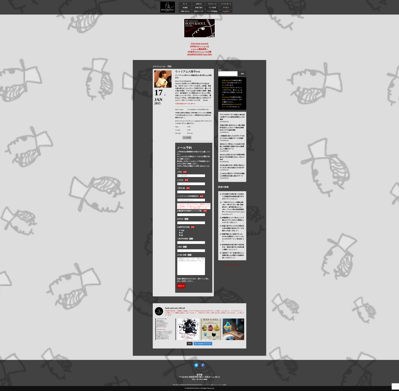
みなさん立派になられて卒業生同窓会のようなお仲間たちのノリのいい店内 (232, 156)
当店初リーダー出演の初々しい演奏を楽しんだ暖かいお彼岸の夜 (233, 255)
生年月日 (180, 219)
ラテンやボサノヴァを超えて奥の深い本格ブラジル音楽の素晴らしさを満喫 (232, 116)
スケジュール (212, 4)
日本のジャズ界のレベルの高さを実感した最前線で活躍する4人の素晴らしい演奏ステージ (232, 146)
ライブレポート (226, 4)
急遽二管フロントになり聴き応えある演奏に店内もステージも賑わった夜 (233, 228)
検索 (219, 70)
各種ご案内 (198, 7)
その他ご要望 (181, 255)
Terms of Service (218, 384)
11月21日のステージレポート (185, 103)
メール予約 (187, 137)
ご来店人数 (181, 188)
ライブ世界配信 (212, 11)
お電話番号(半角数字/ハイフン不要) (189, 211)
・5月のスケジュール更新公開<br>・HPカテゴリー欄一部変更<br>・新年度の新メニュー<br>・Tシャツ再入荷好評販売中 (233, 207)
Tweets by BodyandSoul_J (232, 265)
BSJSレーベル (198, 11)
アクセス (226, 7)
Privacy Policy (207, 384)
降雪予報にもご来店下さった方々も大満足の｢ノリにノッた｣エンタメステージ (233, 236)
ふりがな (180, 180)
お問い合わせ (185, 11)
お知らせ (199, 4)
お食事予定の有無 (183, 227)
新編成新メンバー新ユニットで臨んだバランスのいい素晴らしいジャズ (233, 219)
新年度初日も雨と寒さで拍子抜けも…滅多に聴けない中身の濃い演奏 (233, 246)
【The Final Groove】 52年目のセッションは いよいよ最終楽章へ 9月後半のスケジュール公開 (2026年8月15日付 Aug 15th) (199, 49)
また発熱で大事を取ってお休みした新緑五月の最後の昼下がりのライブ (233, 196)
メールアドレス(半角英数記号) (187, 196)
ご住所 (179, 247)
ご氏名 (179, 172)
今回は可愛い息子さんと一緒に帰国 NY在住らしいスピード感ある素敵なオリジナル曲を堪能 (232, 127)
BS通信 (185, 7)
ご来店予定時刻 (182, 239)
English (226, 11)
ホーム (185, 4)
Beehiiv (239, 239)
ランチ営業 (212, 7)
